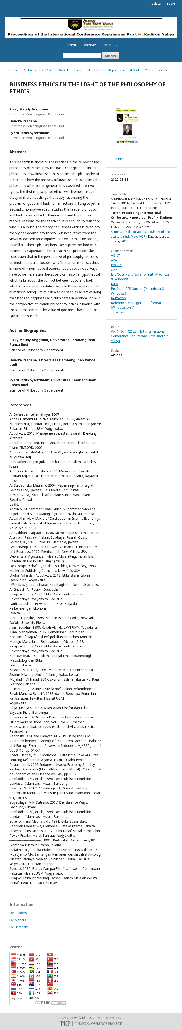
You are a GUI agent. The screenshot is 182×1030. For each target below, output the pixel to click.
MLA (114, 284)
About (109, 45)
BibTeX (116, 265)
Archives (90, 45)
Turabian (117, 312)
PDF (121, 159)
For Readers (18, 913)
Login (171, 3)
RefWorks (118, 298)
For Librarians (19, 927)
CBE (114, 269)
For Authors (17, 920)
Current (70, 45)
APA (114, 260)
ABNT (115, 255)
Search (110, 55)
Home (13, 70)
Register (156, 3)
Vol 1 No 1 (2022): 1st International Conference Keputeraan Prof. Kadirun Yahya (98, 70)
